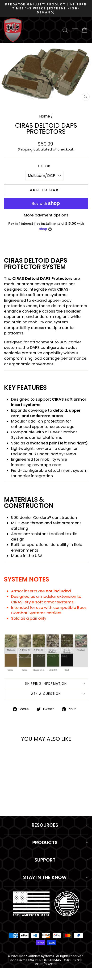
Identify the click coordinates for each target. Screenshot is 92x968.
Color (44, 166)
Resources (45, 825)
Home (44, 116)
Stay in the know (45, 877)
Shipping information (46, 683)
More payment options (46, 215)
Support (44, 860)
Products (45, 842)
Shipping (25, 149)
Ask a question (46, 693)
